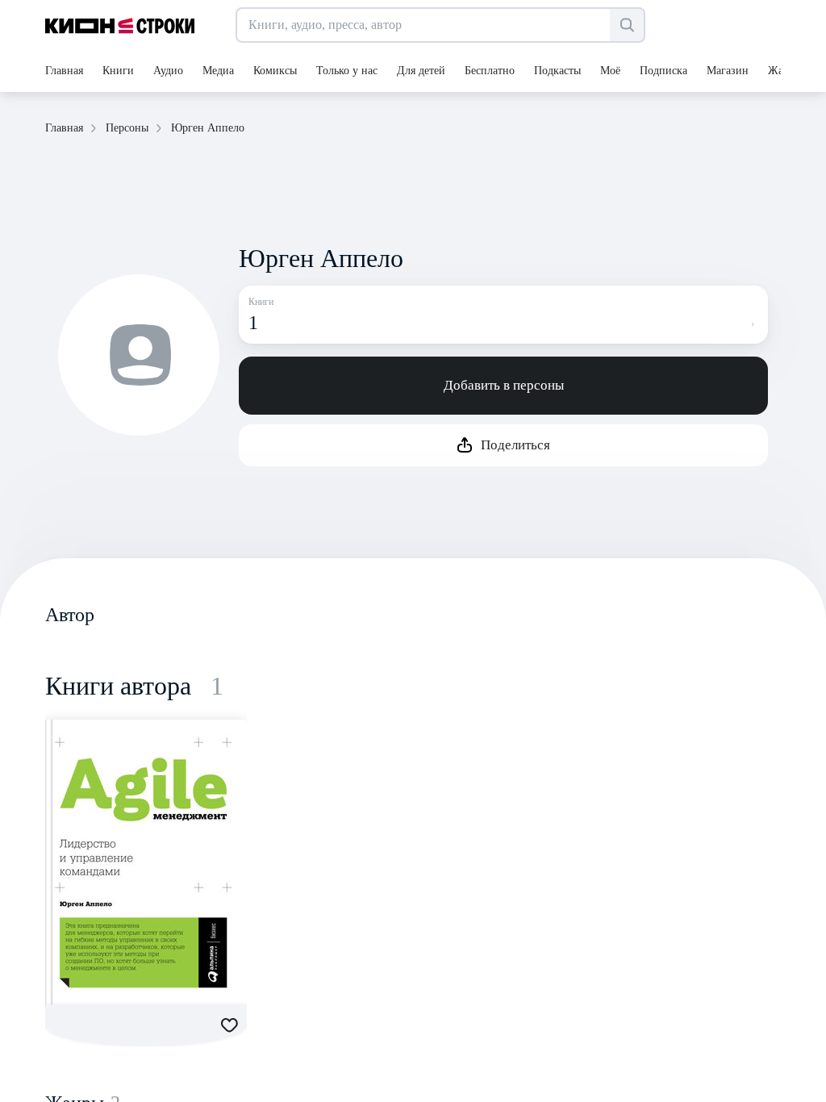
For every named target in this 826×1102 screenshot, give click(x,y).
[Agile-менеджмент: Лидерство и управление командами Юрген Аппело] (146, 862)
